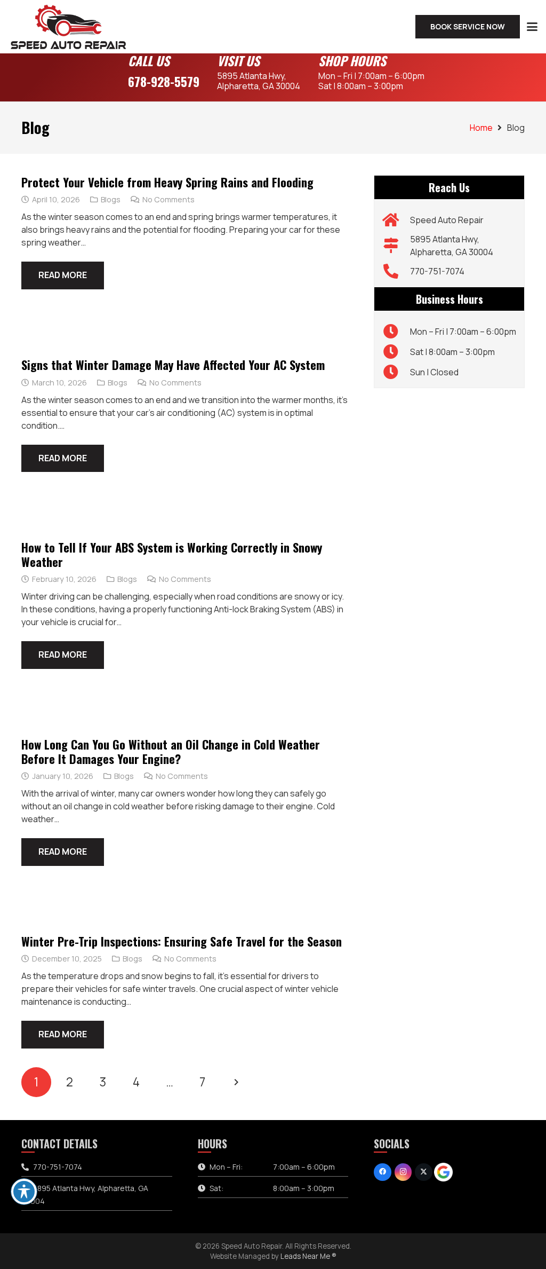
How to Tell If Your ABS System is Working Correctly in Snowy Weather (171, 554)
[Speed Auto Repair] (396, 219)
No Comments (168, 199)
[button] (532, 26)
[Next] (236, 1082)
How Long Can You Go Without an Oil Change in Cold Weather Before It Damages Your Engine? (170, 751)
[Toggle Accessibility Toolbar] (24, 1191)
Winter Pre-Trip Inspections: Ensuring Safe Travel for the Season (181, 941)
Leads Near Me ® (308, 1256)
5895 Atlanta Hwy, (258, 80)
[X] (423, 1172)
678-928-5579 (163, 81)
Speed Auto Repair (447, 220)
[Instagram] (403, 1172)
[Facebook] (382, 1172)
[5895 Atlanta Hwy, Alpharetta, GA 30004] (396, 245)
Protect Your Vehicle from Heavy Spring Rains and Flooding (167, 182)
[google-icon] (443, 1172)
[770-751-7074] (396, 271)
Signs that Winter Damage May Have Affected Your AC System (173, 364)
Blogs (111, 199)
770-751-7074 (437, 271)
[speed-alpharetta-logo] (69, 27)
